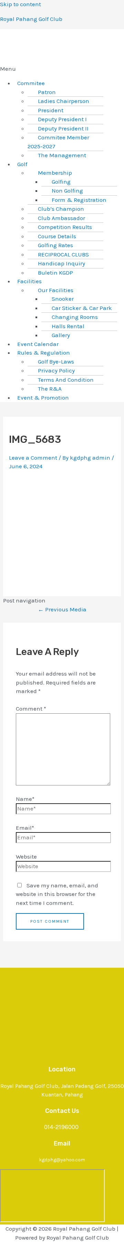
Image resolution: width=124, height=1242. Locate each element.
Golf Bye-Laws (56, 361)
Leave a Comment (33, 457)
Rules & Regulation (43, 352)
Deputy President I (62, 119)
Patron (47, 92)
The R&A (50, 388)
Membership (55, 172)
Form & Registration (79, 199)
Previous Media (62, 609)
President (50, 110)
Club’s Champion (61, 208)
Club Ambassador (61, 218)
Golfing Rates (55, 245)
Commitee (31, 83)
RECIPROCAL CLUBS (63, 254)
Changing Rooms (75, 316)
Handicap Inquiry (61, 263)
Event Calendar (38, 344)
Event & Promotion (43, 397)
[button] (62, 69)
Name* (25, 798)
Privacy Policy (56, 370)
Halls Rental (68, 326)
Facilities (29, 281)
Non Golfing (67, 190)
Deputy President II (63, 128)
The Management (62, 155)
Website (26, 856)
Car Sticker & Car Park (82, 307)
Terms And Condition (66, 379)
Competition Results (65, 226)
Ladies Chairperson (63, 100)
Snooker (63, 298)
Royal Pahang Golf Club (31, 18)
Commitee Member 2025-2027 (58, 142)
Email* (25, 827)
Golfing (61, 181)
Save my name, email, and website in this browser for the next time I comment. (57, 894)
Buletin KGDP (55, 272)
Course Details (57, 236)
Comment (31, 708)
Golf (22, 164)
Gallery (61, 335)
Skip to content (20, 4)
